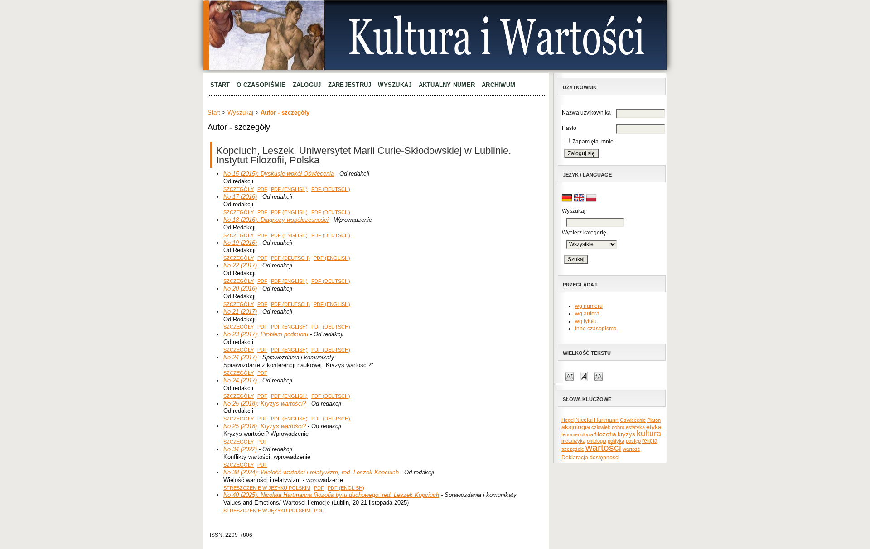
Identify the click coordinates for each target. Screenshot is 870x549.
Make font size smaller (569, 376)
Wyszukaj (394, 84)
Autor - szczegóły (285, 112)
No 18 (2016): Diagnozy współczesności (276, 219)
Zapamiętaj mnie (593, 141)
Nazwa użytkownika (586, 113)
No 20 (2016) (240, 288)
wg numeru (589, 306)
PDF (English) (289, 189)
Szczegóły (238, 189)
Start (220, 84)
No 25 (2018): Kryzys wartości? (264, 403)
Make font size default (584, 376)
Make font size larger (598, 376)
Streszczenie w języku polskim (266, 488)
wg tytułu (586, 321)
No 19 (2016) (240, 242)
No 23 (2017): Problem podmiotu (265, 334)
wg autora (587, 313)
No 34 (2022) (240, 449)
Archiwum (498, 84)
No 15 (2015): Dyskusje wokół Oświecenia (278, 173)
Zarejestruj (350, 84)
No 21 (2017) (240, 311)
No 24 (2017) (240, 357)
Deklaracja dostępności (590, 457)
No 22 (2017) (240, 265)
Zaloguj (307, 84)
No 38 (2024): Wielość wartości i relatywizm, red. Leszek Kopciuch (311, 472)
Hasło (569, 128)
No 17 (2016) (240, 196)
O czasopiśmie (261, 84)
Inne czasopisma (596, 328)
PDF (262, 189)
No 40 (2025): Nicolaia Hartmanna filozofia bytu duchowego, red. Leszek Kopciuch (331, 495)
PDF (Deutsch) (330, 189)
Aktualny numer (447, 84)
